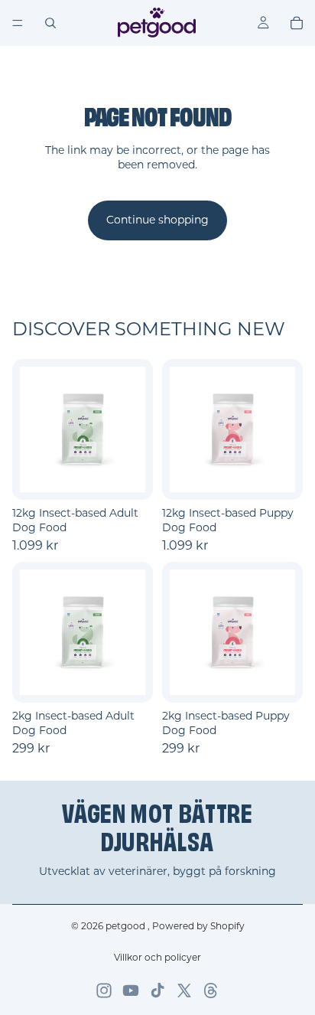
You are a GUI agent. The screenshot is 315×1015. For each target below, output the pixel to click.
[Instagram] (104, 990)
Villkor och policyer (157, 957)
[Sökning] (50, 23)
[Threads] (211, 990)
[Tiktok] (157, 990)
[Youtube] (131, 990)
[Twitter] (184, 990)
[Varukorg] (296, 23)
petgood (127, 926)
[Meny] (17, 23)
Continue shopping (157, 220)
